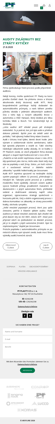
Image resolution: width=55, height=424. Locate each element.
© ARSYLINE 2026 (27, 420)
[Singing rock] (15, 395)
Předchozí (11, 246)
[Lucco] (40, 403)
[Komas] (27, 409)
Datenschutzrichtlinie (27, 306)
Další (46, 246)
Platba (22, 266)
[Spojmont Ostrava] (15, 403)
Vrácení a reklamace (27, 271)
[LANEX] (15, 387)
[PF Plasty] (40, 395)
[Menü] (36, 5)
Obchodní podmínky (38, 266)
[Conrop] (40, 387)
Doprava (11, 266)
